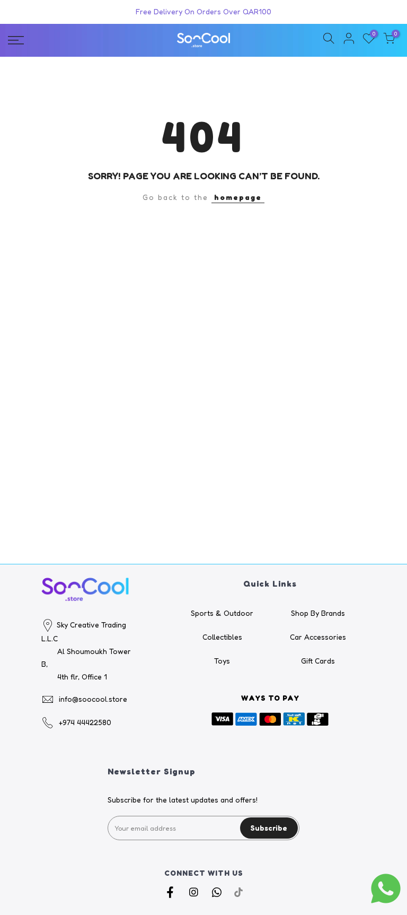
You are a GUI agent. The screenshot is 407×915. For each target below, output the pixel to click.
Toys (222, 660)
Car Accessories (318, 636)
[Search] (328, 40)
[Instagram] (194, 892)
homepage (238, 197)
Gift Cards (318, 660)
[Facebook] (171, 892)
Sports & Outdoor (222, 612)
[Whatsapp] (218, 892)
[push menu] (70, 40)
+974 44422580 (85, 722)
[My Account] (349, 40)
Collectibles (222, 636)
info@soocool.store (93, 698)
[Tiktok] (238, 892)
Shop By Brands (318, 612)
